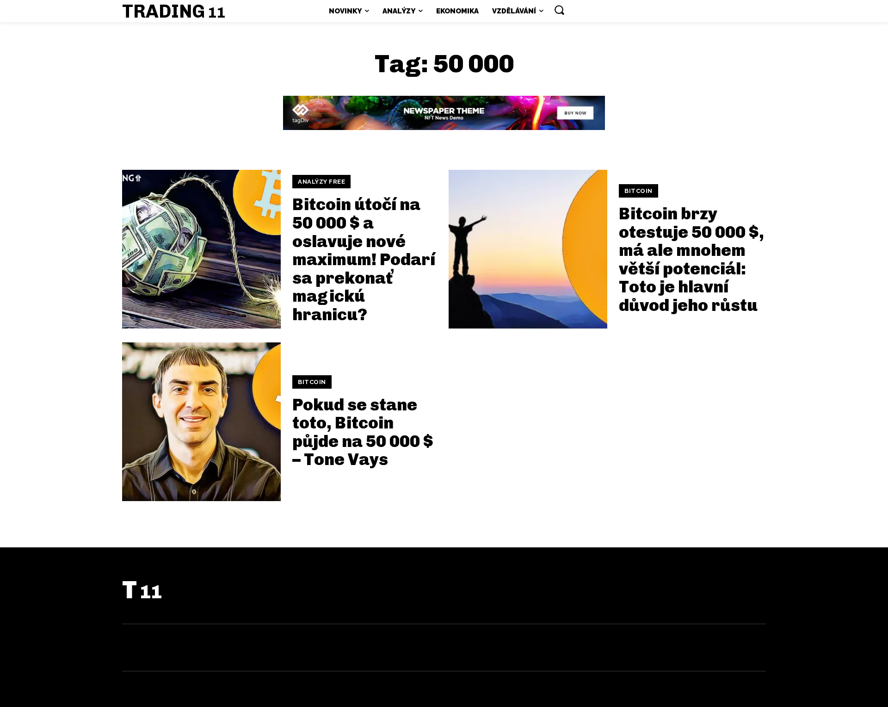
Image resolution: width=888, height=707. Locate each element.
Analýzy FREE (321, 181)
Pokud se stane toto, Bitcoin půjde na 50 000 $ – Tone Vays (362, 432)
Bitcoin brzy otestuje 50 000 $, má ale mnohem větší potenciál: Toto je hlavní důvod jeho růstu (691, 259)
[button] (559, 9)
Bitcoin (638, 190)
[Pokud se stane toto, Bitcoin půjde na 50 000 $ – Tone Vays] (201, 421)
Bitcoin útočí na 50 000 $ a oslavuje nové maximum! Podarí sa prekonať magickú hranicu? (363, 259)
